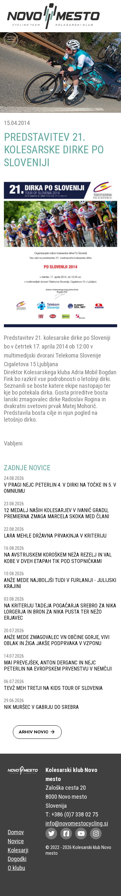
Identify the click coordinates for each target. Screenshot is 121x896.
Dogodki (17, 858)
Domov (16, 832)
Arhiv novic (37, 732)
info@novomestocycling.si (76, 823)
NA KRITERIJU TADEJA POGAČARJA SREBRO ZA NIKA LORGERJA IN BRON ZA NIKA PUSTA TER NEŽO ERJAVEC (60, 612)
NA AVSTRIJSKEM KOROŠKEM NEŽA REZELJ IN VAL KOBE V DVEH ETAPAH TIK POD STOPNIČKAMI (58, 558)
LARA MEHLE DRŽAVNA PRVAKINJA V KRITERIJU (55, 536)
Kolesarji (18, 850)
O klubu (16, 867)
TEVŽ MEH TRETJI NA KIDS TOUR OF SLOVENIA (53, 688)
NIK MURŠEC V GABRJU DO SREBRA (41, 707)
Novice (16, 841)
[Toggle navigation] (11, 39)
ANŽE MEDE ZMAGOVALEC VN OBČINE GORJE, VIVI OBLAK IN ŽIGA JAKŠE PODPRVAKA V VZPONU (56, 640)
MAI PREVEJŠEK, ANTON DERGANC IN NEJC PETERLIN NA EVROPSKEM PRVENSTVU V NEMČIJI (58, 666)
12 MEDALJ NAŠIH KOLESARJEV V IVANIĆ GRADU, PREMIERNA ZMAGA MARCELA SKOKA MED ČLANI (56, 513)
